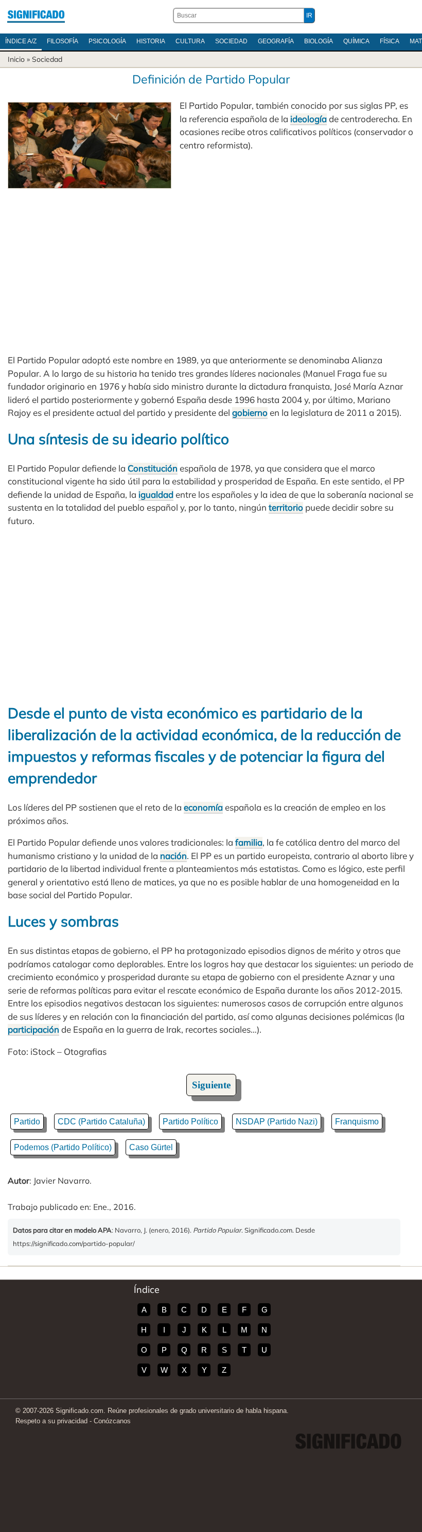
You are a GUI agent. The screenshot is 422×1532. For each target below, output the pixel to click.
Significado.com (36, 15)
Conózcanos (112, 1421)
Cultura (190, 41)
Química (356, 41)
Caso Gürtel (151, 1147)
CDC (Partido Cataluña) (101, 1121)
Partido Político (190, 1121)
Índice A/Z (21, 41)
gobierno (250, 412)
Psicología (107, 41)
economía (203, 807)
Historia (150, 41)
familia (248, 842)
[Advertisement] (211, 266)
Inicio (16, 59)
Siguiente (211, 1085)
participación (33, 1029)
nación (173, 855)
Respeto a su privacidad (51, 1421)
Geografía (276, 41)
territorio (286, 507)
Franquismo (357, 1121)
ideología (308, 118)
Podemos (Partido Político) (63, 1147)
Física (389, 41)
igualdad (155, 494)
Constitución (153, 468)
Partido (27, 1121)
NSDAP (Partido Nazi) (277, 1121)
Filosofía (62, 41)
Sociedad (231, 41)
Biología (318, 41)
